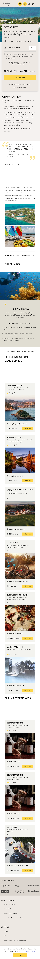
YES (20, 955)
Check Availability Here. (20, 87)
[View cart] (33, 4)
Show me (27, 429)
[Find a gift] (20, 4)
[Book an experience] (25, 4)
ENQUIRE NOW (20, 78)
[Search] (29, 4)
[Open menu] (36, 4)
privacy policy (30, 951)
